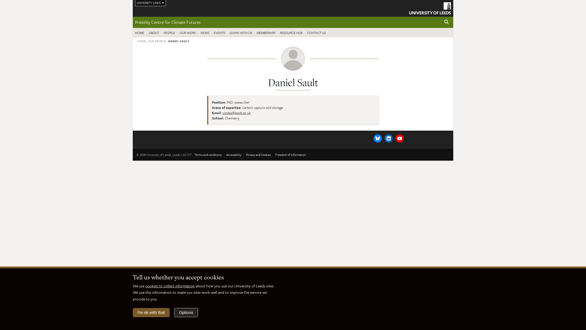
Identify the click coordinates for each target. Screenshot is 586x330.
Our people (157, 41)
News (205, 32)
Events (219, 32)
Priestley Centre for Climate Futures (168, 22)
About (154, 32)
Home (139, 32)
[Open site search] (446, 22)
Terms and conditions (208, 154)
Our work (188, 32)
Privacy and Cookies (258, 154)
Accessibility (233, 154)
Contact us (316, 32)
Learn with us (241, 32)
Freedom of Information (290, 154)
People (169, 32)
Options (186, 312)
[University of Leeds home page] (430, 7)
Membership (266, 32)
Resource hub (291, 32)
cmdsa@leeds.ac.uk (236, 112)
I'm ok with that (151, 312)
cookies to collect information (170, 286)
